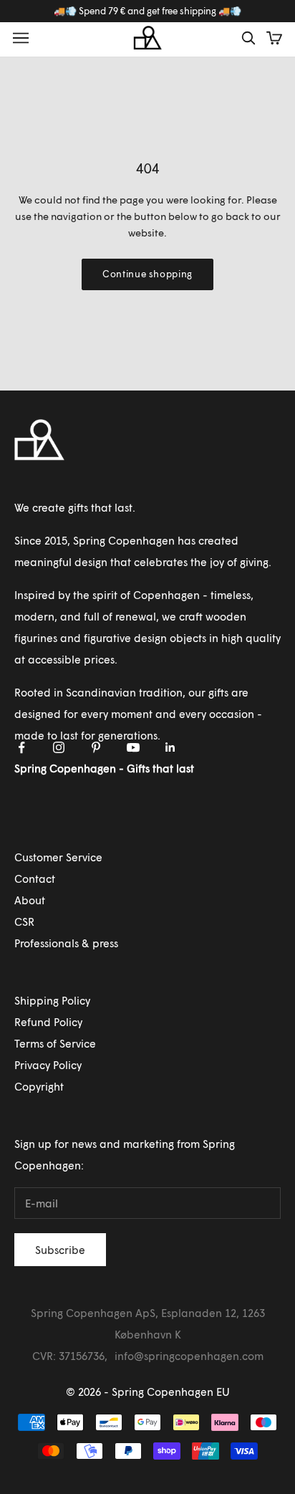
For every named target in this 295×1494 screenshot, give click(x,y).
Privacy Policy (48, 1064)
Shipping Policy (52, 1000)
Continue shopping (147, 273)
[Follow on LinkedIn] (170, 747)
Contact (34, 878)
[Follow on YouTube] (133, 747)
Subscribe (60, 1249)
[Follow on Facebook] (21, 747)
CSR (24, 921)
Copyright (39, 1086)
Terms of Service (55, 1043)
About (29, 900)
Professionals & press (66, 943)
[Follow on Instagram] (59, 747)
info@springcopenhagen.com (189, 1355)
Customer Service (58, 857)
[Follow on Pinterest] (96, 747)
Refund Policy (48, 1021)
